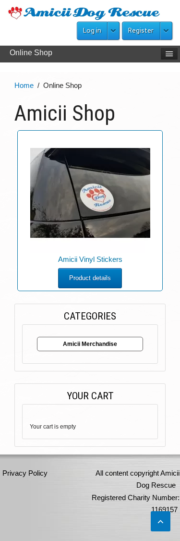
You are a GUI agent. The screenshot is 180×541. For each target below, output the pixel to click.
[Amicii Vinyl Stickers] (90, 192)
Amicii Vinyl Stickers (90, 259)
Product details (90, 278)
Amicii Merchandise (90, 344)
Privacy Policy (25, 473)
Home (24, 85)
